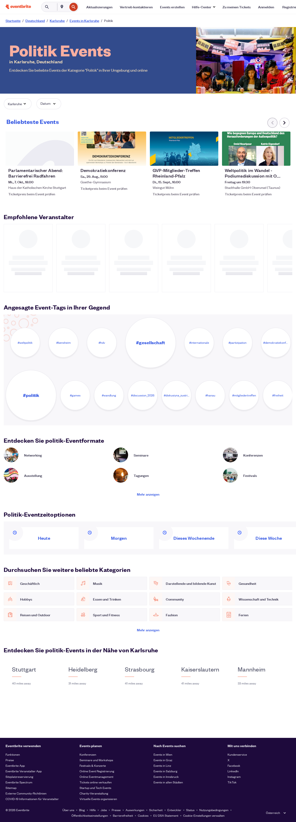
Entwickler (174, 810)
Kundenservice (237, 754)
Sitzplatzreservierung (19, 776)
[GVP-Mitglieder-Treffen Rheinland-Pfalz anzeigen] (184, 149)
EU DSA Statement (165, 815)
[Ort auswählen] (62, 6)
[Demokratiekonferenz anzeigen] (112, 149)
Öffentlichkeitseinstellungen (89, 815)
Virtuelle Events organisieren (98, 799)
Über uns (68, 810)
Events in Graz (163, 760)
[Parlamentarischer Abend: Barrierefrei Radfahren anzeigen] (40, 149)
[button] (203, 7)
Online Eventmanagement (96, 776)
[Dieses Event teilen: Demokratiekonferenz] (139, 159)
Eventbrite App (15, 765)
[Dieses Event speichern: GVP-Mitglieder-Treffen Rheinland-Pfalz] (200, 159)
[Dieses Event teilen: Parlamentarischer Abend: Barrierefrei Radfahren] (67, 159)
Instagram (234, 776)
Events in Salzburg (165, 771)
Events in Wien (163, 754)
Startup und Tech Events (95, 787)
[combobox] (67, 7)
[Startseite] (18, 6)
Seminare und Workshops (96, 760)
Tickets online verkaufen (96, 782)
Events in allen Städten (168, 782)
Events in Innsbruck (166, 776)
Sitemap (11, 787)
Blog (82, 810)
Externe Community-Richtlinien (26, 793)
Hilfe (93, 810)
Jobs (104, 810)
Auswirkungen (135, 810)
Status (190, 810)
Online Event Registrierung (97, 771)
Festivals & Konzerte (93, 765)
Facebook (234, 765)
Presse (116, 810)
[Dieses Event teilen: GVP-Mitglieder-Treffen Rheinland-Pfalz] (211, 159)
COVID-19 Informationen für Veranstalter (32, 799)
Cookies (143, 815)
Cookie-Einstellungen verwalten (204, 815)
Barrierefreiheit (123, 815)
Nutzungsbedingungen (213, 810)
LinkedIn (233, 771)
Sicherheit (156, 810)
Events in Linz (162, 765)
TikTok (232, 782)
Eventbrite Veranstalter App (24, 771)
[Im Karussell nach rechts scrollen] (284, 123)
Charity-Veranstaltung (94, 793)
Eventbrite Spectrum (19, 782)
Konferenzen (88, 754)
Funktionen (13, 754)
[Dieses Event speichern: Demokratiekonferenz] (128, 159)
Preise (10, 760)
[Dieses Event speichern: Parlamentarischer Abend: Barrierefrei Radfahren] (56, 159)
